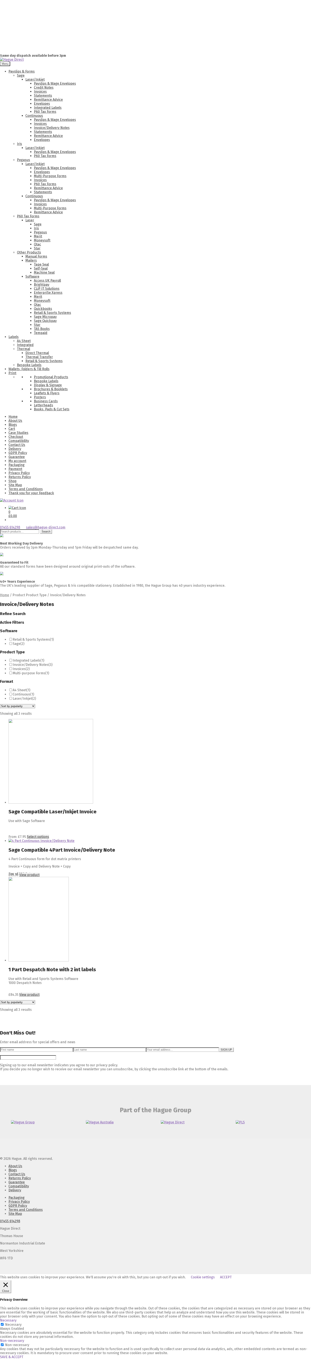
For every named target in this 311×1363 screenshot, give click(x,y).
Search (46, 531)
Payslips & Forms (21, 71)
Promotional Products (51, 377)
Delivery (14, 449)
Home (13, 417)
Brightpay (41, 285)
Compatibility (18, 441)
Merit (38, 236)
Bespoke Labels (29, 365)
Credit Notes (44, 88)
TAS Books (42, 329)
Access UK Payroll (47, 281)
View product (29, 875)
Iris (19, 144)
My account (17, 461)
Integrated (25, 345)
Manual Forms (36, 256)
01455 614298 (10, 527)
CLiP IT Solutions (46, 289)
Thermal (23, 349)
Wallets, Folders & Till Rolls (29, 369)
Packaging (16, 465)
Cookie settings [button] (203, 1277)
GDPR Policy (17, 453)
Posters (40, 397)
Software (32, 277)
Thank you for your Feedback (31, 493)
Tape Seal (41, 264)
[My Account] (11, 500)
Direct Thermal (37, 353)
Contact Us (16, 445)
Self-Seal (41, 268)
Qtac (37, 244)
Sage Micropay (45, 317)
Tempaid (40, 333)
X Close (5, 1361)
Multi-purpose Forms (29, 673)
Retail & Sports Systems (52, 313)
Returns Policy (19, 477)
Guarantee (16, 457)
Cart (11, 429)
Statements (43, 96)
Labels (13, 337)
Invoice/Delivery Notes (52, 128)
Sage (21, 75)
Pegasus (23, 160)
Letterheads (43, 405)
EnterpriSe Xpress (48, 293)
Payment (15, 469)
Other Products (29, 252)
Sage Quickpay (45, 321)
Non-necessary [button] (12, 1341)
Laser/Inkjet (35, 79)
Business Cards (46, 401)
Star (37, 248)
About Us (15, 421)
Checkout (15, 437)
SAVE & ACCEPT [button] (11, 1357)
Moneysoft (42, 240)
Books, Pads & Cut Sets (51, 409)
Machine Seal (44, 272)
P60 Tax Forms (45, 112)
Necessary (13, 1325)
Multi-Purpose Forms (50, 176)
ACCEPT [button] (226, 1277)
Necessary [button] (8, 1320)
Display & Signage (48, 385)
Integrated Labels (48, 108)
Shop (12, 481)
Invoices (40, 92)
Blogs (12, 425)
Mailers (31, 260)
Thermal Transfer (39, 357)
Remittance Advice (48, 100)
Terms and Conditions (25, 489)
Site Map (15, 485)
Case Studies (18, 433)
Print (12, 373)
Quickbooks (43, 309)
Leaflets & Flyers (46, 393)
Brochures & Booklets (51, 389)
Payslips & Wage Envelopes (55, 83)
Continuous (34, 116)
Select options (38, 837)
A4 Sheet (24, 341)
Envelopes (42, 104)
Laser (29, 220)
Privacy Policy (19, 473)
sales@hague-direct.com (45, 527)
